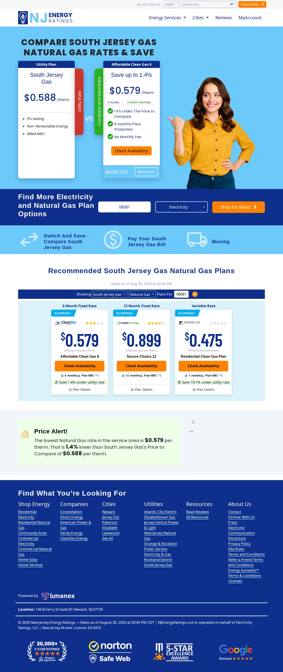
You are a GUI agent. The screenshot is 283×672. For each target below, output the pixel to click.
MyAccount (250, 18)
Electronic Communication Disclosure (241, 533)
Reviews (223, 18)
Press (232, 522)
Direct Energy (71, 517)
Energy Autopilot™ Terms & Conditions (244, 573)
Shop (235, 207)
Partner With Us (241, 517)
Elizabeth (109, 527)
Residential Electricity (27, 514)
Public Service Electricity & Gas (157, 551)
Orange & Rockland (160, 543)
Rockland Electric (158, 559)
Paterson (109, 522)
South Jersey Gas (107, 294)
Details (82, 389)
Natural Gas (140, 294)
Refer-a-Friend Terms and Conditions (245, 562)
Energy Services (165, 18)
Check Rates (250, 4)
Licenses (235, 580)
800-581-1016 (116, 171)
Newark (108, 511)
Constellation (71, 511)
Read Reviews (197, 511)
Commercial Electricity (28, 541)
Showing (83, 294)
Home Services (30, 564)
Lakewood (110, 533)
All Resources (197, 517)
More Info (146, 171)
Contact (234, 511)
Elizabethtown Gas (159, 517)
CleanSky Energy (74, 538)
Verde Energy (71, 533)
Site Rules (236, 548)
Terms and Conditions (246, 554)
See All (107, 538)
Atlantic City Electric (160, 511)
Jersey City (110, 517)
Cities (199, 18)
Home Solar (28, 559)
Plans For (164, 294)
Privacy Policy (239, 543)
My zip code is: (149, 4)
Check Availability (131, 150)
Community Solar (32, 533)
